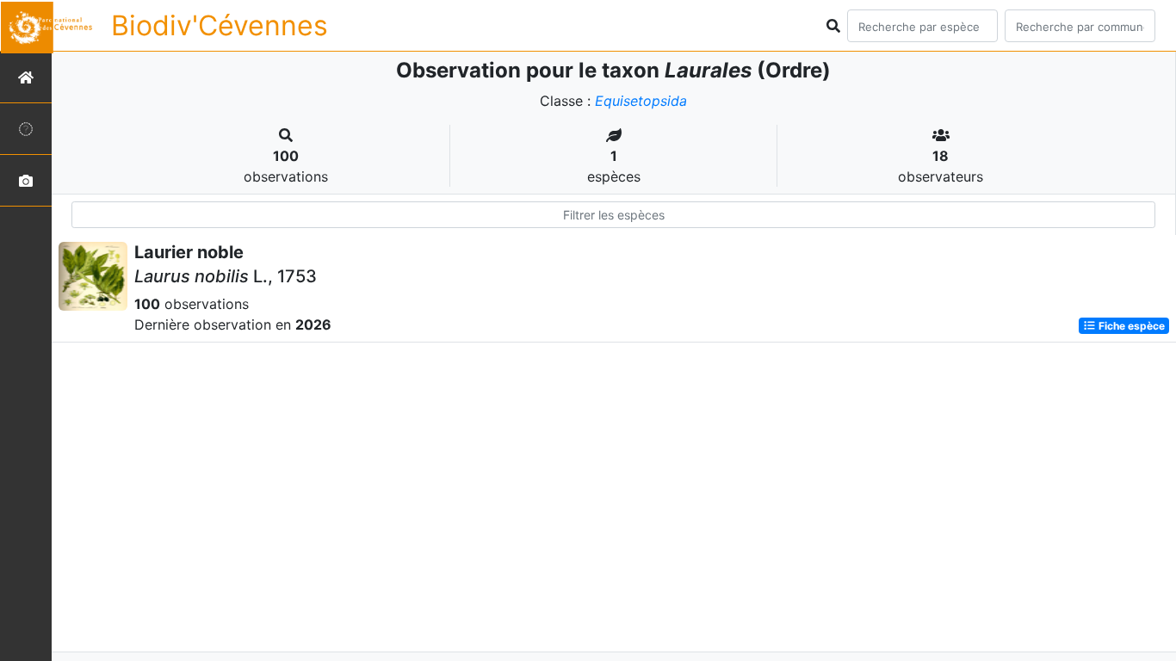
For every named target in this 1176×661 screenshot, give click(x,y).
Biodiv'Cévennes (219, 25)
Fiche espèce (1130, 325)
